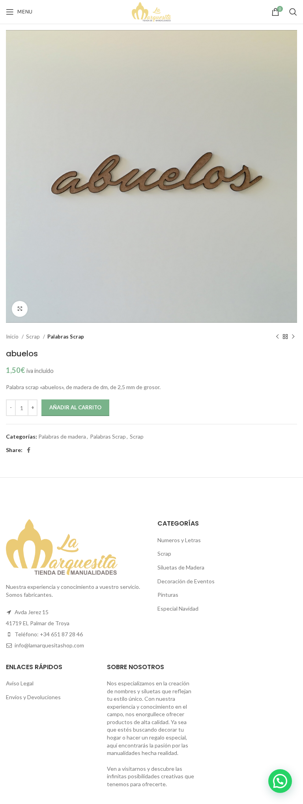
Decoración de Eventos (186, 581)
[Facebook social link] (28, 450)
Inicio (13, 336)
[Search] (293, 12)
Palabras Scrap (65, 336)
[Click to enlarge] (20, 309)
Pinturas (167, 594)
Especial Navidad (177, 608)
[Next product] (293, 337)
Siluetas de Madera (180, 567)
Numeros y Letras (179, 540)
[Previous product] (277, 337)
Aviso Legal (20, 683)
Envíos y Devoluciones (33, 697)
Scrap (33, 336)
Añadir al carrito (75, 407)
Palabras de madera (62, 436)
